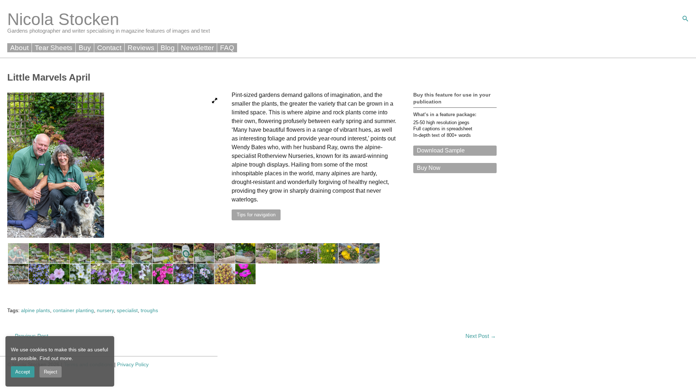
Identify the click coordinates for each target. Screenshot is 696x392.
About (19, 48)
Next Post (480, 336)
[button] (685, 19)
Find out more (56, 358)
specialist (127, 310)
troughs (149, 310)
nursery (105, 310)
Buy (85, 48)
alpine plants (35, 310)
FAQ (227, 48)
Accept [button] (22, 372)
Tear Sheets (53, 48)
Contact (109, 48)
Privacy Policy (133, 364)
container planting (73, 310)
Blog (168, 48)
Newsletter (197, 48)
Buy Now (428, 168)
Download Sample (441, 150)
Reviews (141, 48)
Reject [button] (50, 372)
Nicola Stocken (63, 19)
